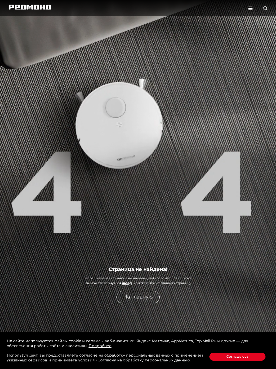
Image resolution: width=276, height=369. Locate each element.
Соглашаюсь (237, 356)
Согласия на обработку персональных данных (143, 360)
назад (127, 283)
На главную (138, 297)
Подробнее (100, 345)
